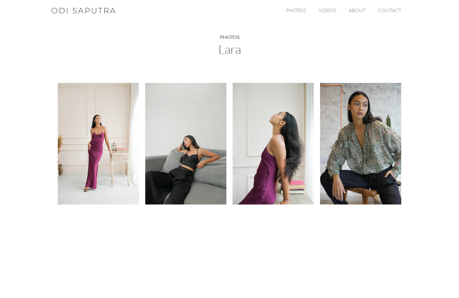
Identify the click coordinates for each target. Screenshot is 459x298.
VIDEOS (327, 10)
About (357, 10)
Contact (389, 10)
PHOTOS (296, 10)
